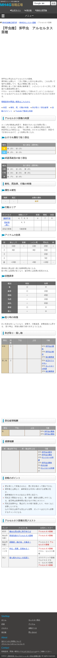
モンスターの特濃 (47, 468)
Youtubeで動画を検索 (24, 111)
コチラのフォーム (29, 651)
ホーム (3, 620)
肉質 (5, 107)
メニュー (29, 15)
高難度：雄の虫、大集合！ (20, 542)
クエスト (4, 628)
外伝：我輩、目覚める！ (19, 549)
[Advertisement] (24, 56)
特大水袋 (44, 465)
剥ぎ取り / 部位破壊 (40, 107)
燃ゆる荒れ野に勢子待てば (20, 531)
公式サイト (16, 10)
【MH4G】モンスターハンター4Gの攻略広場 (24, 656)
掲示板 (29, 10)
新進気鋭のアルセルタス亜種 (21, 535)
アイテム (31, 624)
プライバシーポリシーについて (13, 644)
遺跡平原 (7, 218)
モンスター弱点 (34, 620)
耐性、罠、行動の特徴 (19, 107)
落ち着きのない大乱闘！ (19, 558)
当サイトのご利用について (11, 641)
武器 (3, 624)
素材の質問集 (41, 10)
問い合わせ (32, 632)
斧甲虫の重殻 (49, 434)
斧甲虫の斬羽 (47, 452)
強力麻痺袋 (50, 357)
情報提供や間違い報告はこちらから (15, 102)
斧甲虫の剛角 (49, 431)
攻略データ (32, 628)
